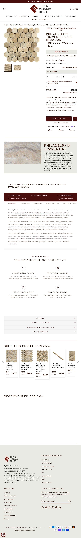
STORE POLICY (8, 502)
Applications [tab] (37, 203)
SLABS (59, 16)
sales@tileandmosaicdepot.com (17, 468)
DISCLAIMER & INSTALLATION (40, 327)
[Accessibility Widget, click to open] (3, 535)
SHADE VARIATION (9, 499)
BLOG (43, 479)
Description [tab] (12, 203)
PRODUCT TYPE (12, 16)
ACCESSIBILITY (8, 512)
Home (6, 25)
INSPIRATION (70, 16)
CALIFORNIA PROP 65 (10, 515)
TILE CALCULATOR (47, 469)
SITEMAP (6, 518)
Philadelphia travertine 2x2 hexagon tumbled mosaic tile (48, 25)
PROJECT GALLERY (47, 482)
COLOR (36, 16)
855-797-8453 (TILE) (13, 466)
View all (46, 346)
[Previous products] (3, 362)
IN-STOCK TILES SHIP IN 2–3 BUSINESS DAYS (61, 29)
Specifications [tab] (25, 203)
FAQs (43, 473)
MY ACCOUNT (45, 460)
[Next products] (78, 362)
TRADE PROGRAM (46, 476)
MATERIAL (25, 16)
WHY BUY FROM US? (10, 496)
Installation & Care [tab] (69, 203)
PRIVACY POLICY (8, 509)
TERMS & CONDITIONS (10, 505)
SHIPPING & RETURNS (40, 323)
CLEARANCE (44, 19)
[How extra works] (76, 82)
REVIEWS (40, 318)
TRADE (34, 19)
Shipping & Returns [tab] (52, 203)
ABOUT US (7, 493)
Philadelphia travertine (18, 25)
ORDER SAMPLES (40, 332)
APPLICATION (47, 16)
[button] (40, 187)
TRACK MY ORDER (47, 463)
